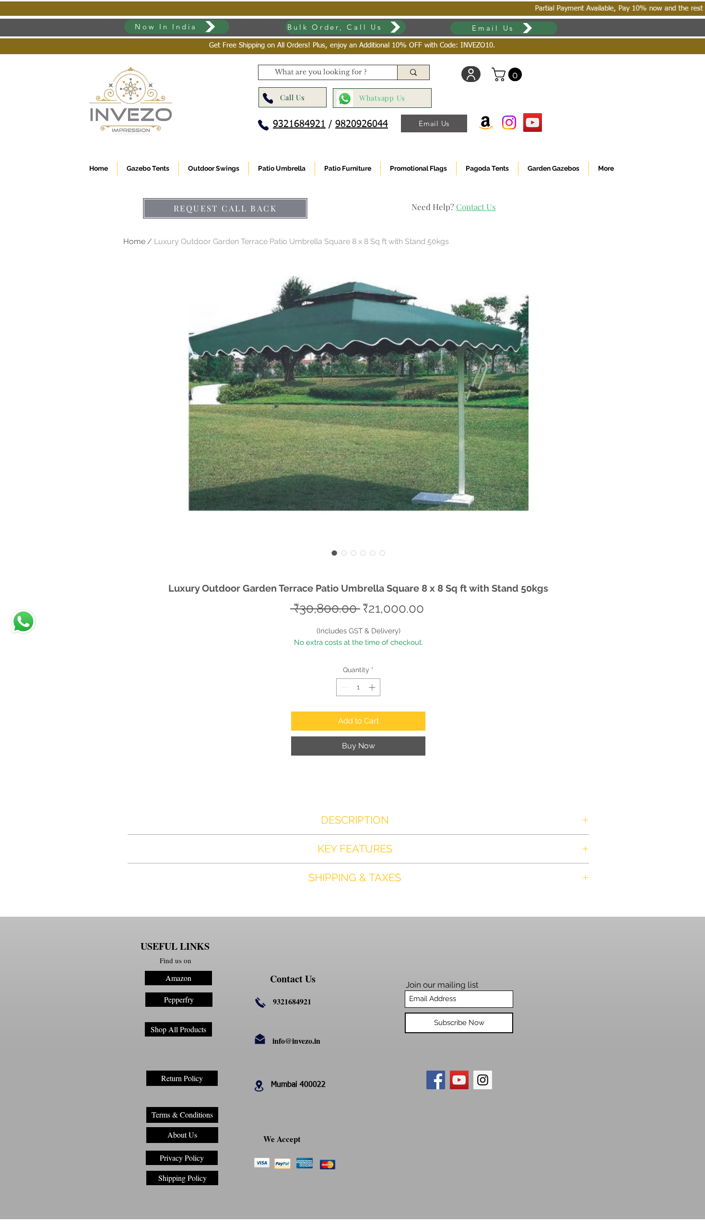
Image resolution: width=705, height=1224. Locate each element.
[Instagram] (482, 1080)
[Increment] (373, 687)
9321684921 (299, 124)
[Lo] (471, 74)
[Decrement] (344, 687)
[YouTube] (459, 1080)
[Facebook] (435, 1080)
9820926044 (361, 124)
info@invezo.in (296, 1040)
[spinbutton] (358, 687)
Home (134, 241)
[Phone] (268, 98)
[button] (508, 75)
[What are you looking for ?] (413, 72)
